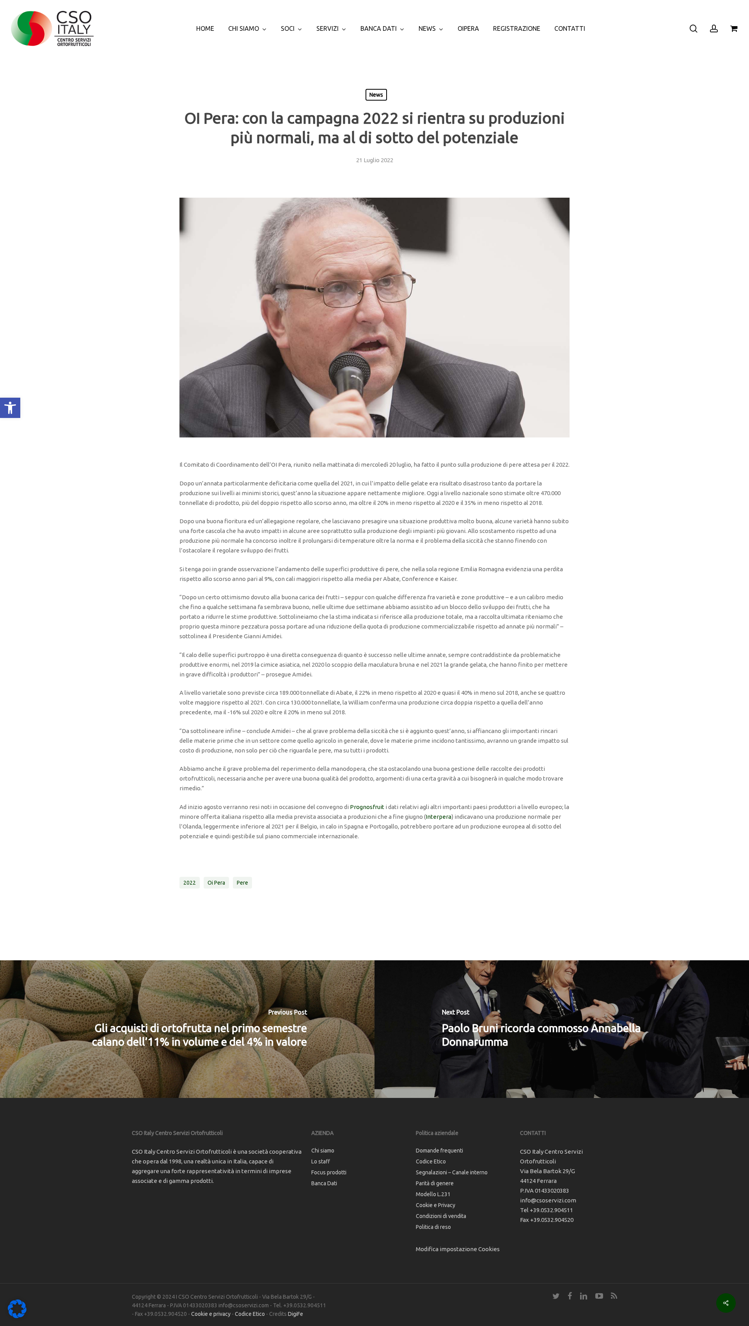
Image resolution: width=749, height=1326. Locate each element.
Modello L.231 (433, 1194)
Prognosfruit (367, 807)
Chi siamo (322, 1150)
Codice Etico (431, 1161)
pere (242, 883)
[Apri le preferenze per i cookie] (17, 1316)
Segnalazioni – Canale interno (452, 1172)
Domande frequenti (439, 1150)
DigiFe (295, 1314)
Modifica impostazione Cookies (458, 1249)
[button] (10, 408)
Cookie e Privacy (435, 1205)
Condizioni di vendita (441, 1216)
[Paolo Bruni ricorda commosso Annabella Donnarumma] (561, 1029)
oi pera (216, 883)
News (376, 95)
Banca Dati (324, 1183)
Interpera (438, 816)
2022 (189, 883)
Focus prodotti (328, 1172)
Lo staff (320, 1161)
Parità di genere (435, 1183)
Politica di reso (433, 1227)
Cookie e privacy (211, 1314)
